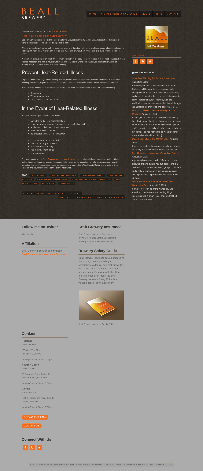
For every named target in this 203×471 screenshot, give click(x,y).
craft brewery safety (93, 175)
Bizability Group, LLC (158, 464)
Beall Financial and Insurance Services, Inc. (61, 159)
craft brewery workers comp (52, 179)
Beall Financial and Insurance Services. (44, 254)
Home (92, 13)
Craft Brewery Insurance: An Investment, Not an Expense (91, 197)
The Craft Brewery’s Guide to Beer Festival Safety (52, 193)
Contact (172, 13)
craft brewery (38, 175)
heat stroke (48, 183)
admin (55, 31)
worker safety (66, 183)
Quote (146, 13)
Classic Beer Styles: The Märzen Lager (150, 138)
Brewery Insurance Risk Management (96, 241)
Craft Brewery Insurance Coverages (95, 234)
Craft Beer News (146, 73)
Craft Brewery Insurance (119, 13)
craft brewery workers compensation (91, 179)
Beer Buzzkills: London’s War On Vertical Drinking (155, 153)
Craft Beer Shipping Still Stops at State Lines (153, 78)
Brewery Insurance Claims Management (97, 237)
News (158, 13)
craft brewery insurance (64, 175)
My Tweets (27, 234)
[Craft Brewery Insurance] (40, 18)
